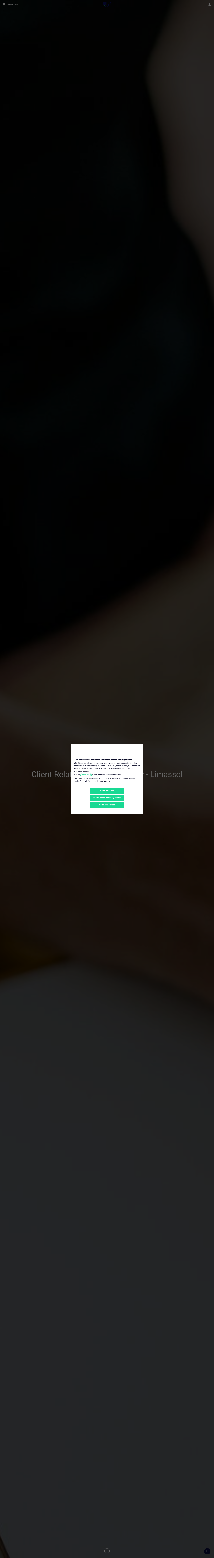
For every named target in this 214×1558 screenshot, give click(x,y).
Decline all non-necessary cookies (107, 798)
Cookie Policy (86, 775)
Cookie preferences (107, 805)
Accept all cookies (107, 791)
